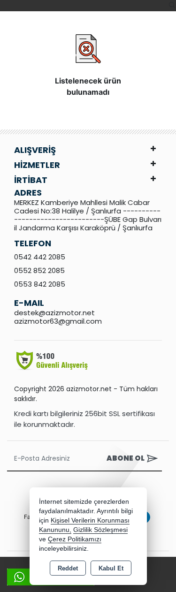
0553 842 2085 (39, 284)
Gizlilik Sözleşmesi (100, 529)
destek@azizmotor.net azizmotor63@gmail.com (58, 317)
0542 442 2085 (39, 257)
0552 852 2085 (39, 270)
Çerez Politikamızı (74, 539)
